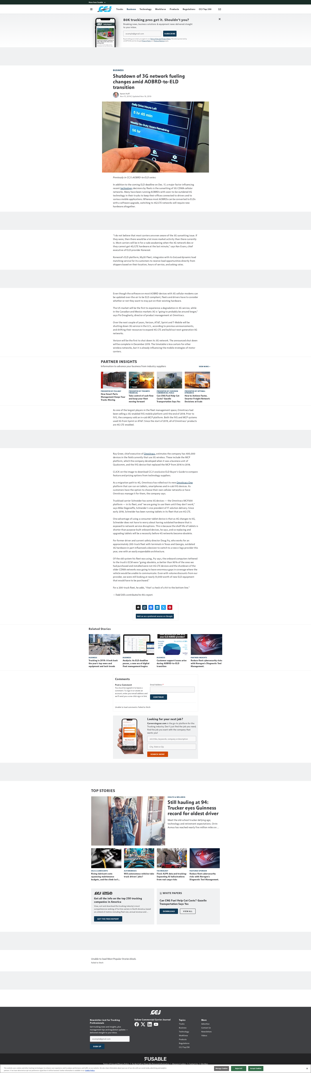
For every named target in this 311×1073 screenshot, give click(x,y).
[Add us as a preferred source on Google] (144, 607)
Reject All (238, 1068)
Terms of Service (159, 41)
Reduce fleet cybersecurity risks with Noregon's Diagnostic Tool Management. (206, 663)
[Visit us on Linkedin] (149, 1024)
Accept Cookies (255, 1068)
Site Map (204, 1064)
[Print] (138, 607)
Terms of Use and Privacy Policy (160, 39)
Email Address (157, 685)
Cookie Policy (90, 1070)
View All (187, 911)
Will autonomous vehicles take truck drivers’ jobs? (139, 875)
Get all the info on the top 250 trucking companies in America (118, 900)
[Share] (150, 607)
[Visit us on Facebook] (136, 1024)
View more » (204, 366)
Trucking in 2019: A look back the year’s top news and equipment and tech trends (103, 663)
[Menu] (91, 9)
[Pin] (169, 607)
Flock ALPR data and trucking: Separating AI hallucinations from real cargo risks (172, 876)
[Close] (307, 1068)
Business (118, 70)
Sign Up (97, 1046)
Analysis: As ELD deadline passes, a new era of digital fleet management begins (136, 663)
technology (126, 188)
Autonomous (130, 871)
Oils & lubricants (99, 871)
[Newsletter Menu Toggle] (219, 9)
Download (169, 911)
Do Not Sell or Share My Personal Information (150, 1064)
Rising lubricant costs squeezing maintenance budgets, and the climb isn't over (104, 876)
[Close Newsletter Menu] (219, 19)
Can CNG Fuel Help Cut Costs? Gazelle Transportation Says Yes (168, 398)
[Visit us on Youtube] (156, 1024)
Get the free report (108, 919)
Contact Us (193, 1064)
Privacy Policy (146, 41)
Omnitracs (149, 453)
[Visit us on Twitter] (143, 1024)
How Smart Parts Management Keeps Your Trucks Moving (113, 397)
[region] (155, 1068)
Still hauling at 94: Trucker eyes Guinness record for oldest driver (193, 807)
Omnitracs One (185, 482)
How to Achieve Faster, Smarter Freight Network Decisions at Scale (197, 398)
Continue (158, 697)
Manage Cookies (179, 1064)
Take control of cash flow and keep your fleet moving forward (141, 398)
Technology (162, 871)
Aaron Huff (125, 93)
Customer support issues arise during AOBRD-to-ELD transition (171, 663)
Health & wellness (176, 797)
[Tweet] (163, 607)
